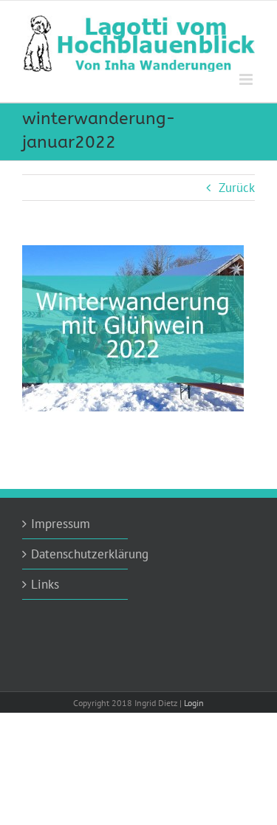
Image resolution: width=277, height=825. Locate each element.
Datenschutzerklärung (75, 554)
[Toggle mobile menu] (247, 79)
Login (194, 702)
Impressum (60, 523)
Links (45, 584)
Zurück (237, 187)
